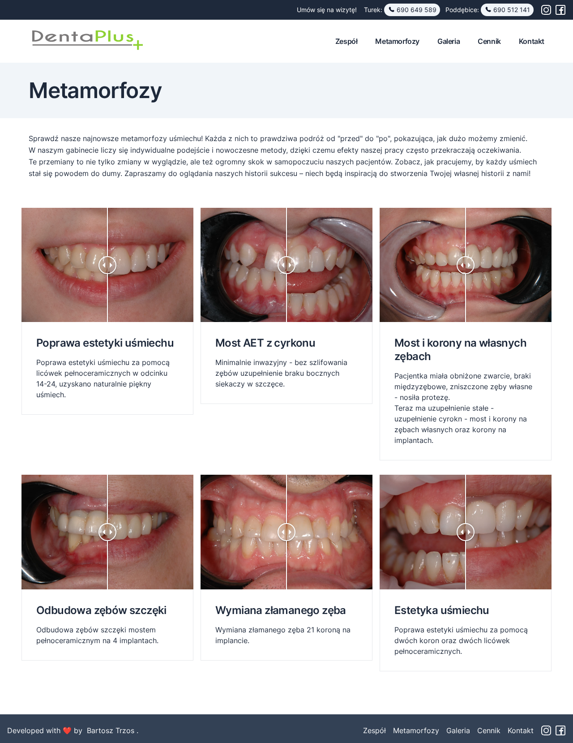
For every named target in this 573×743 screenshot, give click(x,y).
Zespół (346, 41)
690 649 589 (416, 9)
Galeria (448, 41)
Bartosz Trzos (112, 730)
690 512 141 (511, 9)
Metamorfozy (397, 41)
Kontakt (531, 41)
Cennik (489, 41)
